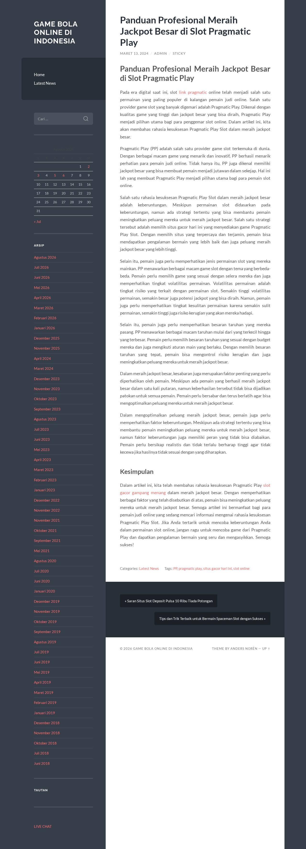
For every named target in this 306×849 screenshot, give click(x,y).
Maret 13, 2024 (134, 53)
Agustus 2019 (45, 642)
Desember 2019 (47, 601)
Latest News (45, 83)
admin (160, 53)
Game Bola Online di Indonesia (55, 32)
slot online (241, 568)
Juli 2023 (41, 429)
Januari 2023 (44, 490)
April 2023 (42, 459)
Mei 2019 (41, 672)
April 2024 (42, 358)
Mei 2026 (41, 287)
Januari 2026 (44, 328)
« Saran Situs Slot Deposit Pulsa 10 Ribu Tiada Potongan (169, 601)
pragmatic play (190, 568)
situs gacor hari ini (217, 568)
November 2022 (47, 510)
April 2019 (42, 682)
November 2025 (47, 348)
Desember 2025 (47, 338)
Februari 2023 (45, 480)
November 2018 (47, 733)
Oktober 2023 (45, 399)
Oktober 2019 (45, 621)
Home (39, 74)
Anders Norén (243, 648)
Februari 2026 (45, 318)
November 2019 (47, 611)
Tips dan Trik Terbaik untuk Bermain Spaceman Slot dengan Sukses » (212, 618)
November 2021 (47, 520)
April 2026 (42, 297)
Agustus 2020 (45, 561)
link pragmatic (193, 92)
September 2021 (47, 540)
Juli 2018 (41, 753)
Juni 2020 (42, 581)
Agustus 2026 (45, 257)
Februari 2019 (45, 702)
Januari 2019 (44, 713)
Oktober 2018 (45, 743)
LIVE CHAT (43, 826)
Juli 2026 (41, 267)
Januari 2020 (44, 591)
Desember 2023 (47, 379)
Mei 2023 (41, 449)
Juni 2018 (42, 763)
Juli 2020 (41, 571)
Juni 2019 (42, 662)
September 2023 (47, 409)
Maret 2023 (43, 469)
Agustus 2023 (45, 419)
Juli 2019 (41, 652)
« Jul (37, 221)
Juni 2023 (42, 439)
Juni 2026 (42, 277)
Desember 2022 (47, 500)
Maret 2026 (43, 308)
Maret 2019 (43, 692)
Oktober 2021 (45, 530)
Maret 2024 (43, 368)
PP (175, 568)
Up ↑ (266, 648)
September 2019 (47, 631)
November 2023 (47, 389)
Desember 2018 (47, 723)
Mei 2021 (41, 551)
